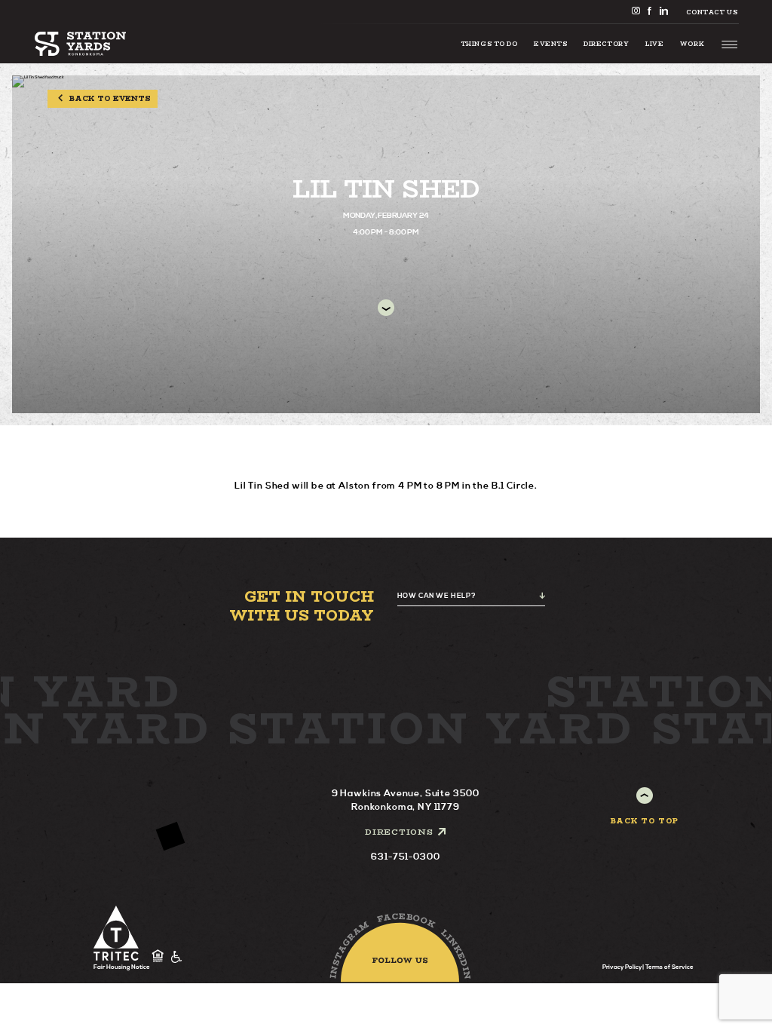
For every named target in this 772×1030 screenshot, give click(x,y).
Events (550, 43)
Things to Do (489, 43)
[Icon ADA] (176, 957)
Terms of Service (669, 967)
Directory (606, 43)
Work (692, 43)
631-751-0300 (405, 857)
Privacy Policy (622, 967)
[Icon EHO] (158, 956)
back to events (110, 98)
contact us (711, 12)
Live (654, 43)
